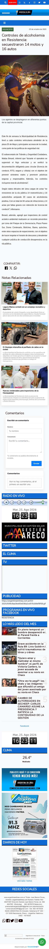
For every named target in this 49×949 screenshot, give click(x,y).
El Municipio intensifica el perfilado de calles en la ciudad (23, 348)
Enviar (36, 463)
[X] (24, 2)
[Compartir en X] (11, 268)
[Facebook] (29, 2)
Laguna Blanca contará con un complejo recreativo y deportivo (24, 308)
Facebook (24, 726)
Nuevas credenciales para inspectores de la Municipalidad (20, 392)
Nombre (10, 427)
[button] (5, 2)
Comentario (11, 437)
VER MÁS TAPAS (24, 881)
